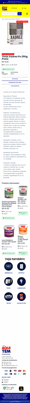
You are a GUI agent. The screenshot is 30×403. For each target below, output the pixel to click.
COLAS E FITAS (21, 303)
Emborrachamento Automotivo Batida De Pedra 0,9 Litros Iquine (9, 204)
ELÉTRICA (21, 273)
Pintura (6, 19)
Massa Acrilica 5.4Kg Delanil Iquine (23, 238)
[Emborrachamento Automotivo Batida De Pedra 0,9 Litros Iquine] (9, 193)
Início (3, 19)
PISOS (8, 288)
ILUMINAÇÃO (21, 288)
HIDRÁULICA (8, 273)
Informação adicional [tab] (15, 82)
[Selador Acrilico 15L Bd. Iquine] (23, 191)
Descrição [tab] (15, 79)
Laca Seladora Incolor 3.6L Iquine (9, 241)
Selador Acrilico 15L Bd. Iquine (22, 199)
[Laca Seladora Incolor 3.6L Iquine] (9, 231)
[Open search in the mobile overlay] (12, 13)
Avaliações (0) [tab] (15, 86)
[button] (27, 13)
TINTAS (8, 303)
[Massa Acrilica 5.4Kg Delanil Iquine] (23, 229)
